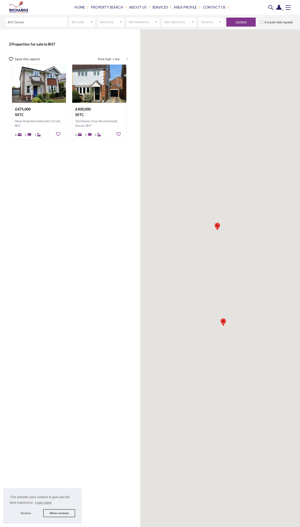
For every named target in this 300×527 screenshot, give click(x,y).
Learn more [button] (43, 502)
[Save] (58, 134)
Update (241, 22)
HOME (79, 7)
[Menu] (288, 7)
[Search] (271, 7)
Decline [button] (26, 513)
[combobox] (37, 22)
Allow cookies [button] (59, 513)
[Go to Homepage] (21, 7)
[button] (223, 322)
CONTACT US (214, 7)
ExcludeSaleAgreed (279, 22)
